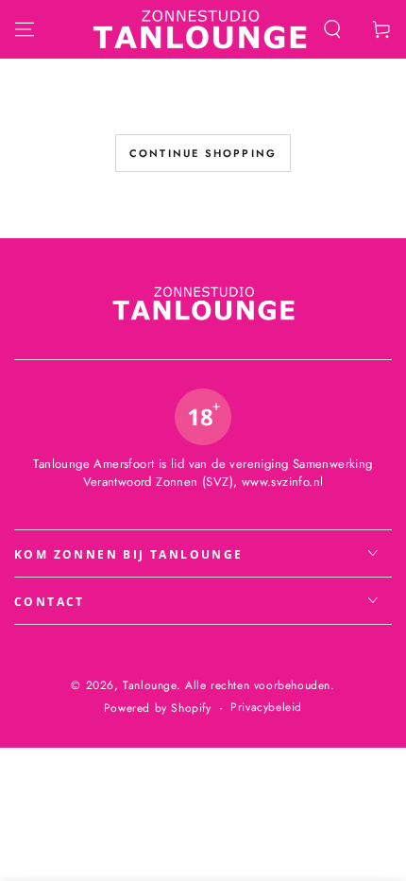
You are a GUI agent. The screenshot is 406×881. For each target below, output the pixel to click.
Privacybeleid (266, 708)
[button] (332, 29)
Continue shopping (203, 153)
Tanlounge (149, 685)
